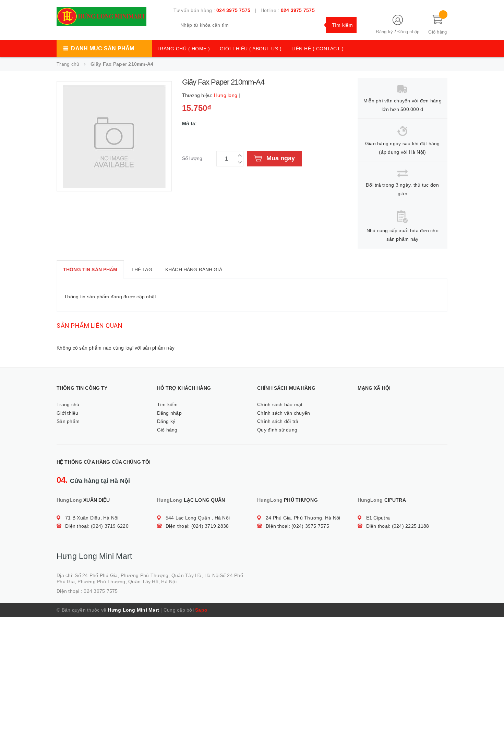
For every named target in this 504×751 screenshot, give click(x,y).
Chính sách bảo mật (280, 404)
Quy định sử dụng (277, 430)
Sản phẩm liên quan (89, 325)
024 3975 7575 (233, 10)
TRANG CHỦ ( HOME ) (183, 48)
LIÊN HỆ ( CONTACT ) (317, 48)
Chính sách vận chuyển (283, 413)
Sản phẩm (68, 421)
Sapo (201, 610)
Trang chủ (68, 404)
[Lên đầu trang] (492, 730)
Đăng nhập (408, 31)
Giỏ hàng (167, 430)
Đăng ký (384, 31)
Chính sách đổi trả (278, 421)
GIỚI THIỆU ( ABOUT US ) (251, 48)
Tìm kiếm (167, 404)
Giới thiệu (68, 413)
